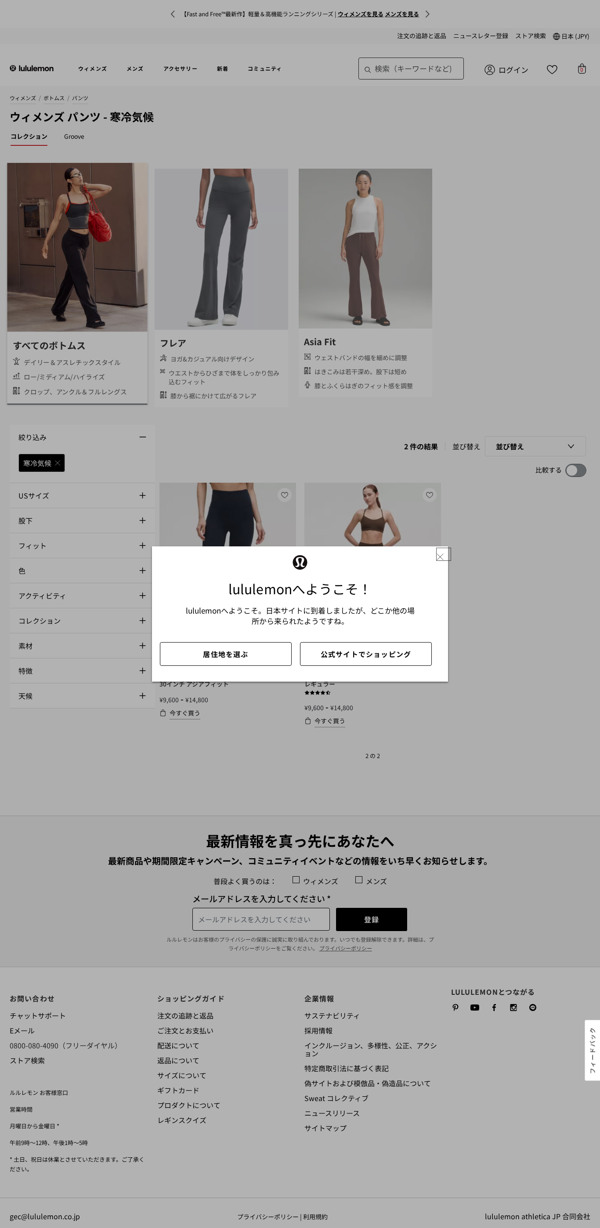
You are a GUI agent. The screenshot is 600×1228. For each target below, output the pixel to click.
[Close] (444, 554)
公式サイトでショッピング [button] (366, 654)
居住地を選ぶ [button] (225, 654)
